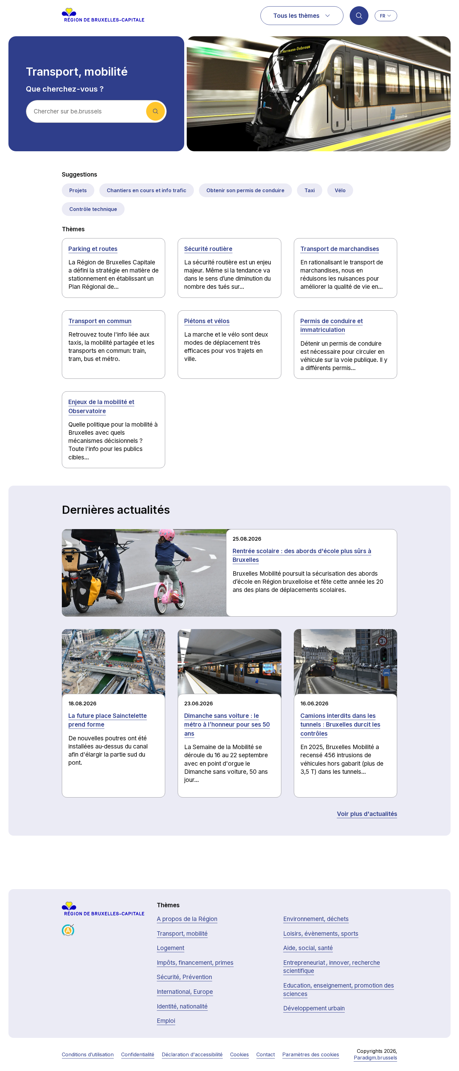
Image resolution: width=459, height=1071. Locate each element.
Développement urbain (314, 1008)
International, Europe (185, 991)
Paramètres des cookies (310, 1054)
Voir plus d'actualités (367, 814)
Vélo (340, 190)
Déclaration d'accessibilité (192, 1054)
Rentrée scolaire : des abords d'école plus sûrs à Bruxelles (302, 556)
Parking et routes (92, 249)
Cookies (239, 1054)
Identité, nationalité (182, 1006)
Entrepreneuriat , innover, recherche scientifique (331, 967)
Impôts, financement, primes (195, 962)
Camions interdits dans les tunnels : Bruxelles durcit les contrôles (340, 724)
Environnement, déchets (316, 919)
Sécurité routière (208, 249)
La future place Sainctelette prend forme (107, 720)
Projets (78, 190)
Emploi (166, 1020)
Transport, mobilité (182, 933)
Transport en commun (99, 321)
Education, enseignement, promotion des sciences (338, 990)
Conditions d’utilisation (88, 1054)
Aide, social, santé (308, 948)
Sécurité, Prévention (184, 977)
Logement (170, 948)
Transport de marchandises (339, 249)
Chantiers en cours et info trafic (146, 190)
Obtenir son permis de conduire (245, 190)
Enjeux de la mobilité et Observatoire (101, 406)
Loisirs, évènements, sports (320, 933)
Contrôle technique (93, 209)
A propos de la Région (187, 919)
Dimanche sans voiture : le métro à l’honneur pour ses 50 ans (227, 724)
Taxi (309, 190)
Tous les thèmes (296, 15)
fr (382, 15)
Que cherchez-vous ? (65, 89)
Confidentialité (137, 1054)
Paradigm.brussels (375, 1057)
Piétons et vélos (207, 321)
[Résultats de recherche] (359, 15)
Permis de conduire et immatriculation (331, 326)
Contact (265, 1054)
